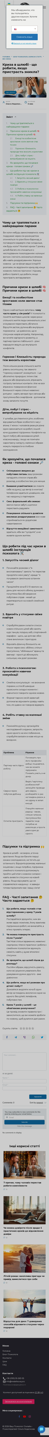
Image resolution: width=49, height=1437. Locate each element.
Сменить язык (24, 37)
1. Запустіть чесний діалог (27, 178)
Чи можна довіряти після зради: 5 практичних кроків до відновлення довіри (23, 1231)
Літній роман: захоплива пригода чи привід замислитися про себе (24, 1277)
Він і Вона (10, 92)
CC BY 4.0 (39, 1392)
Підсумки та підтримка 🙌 (24, 203)
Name (5, 1078)
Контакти (7, 1358)
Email (5, 1085)
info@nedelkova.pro (15, 1381)
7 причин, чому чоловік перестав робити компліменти (22, 1184)
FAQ (5, 1365)
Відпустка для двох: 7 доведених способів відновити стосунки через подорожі (24, 1324)
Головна (6, 1351)
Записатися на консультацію (18, 1401)
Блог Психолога (10, 1354)
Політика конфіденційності (14, 1385)
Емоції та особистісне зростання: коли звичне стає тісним (24, 141)
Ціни (5, 1361)
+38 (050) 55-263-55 (15, 1378)
